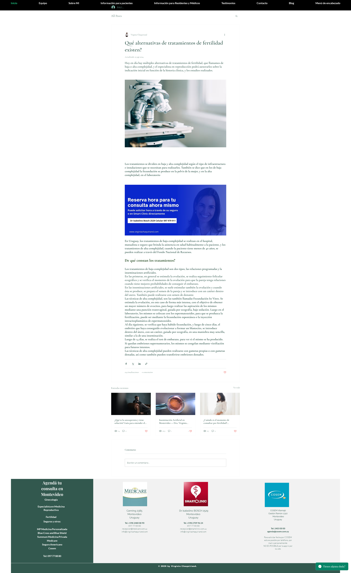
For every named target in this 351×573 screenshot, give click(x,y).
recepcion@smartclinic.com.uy (193, 528)
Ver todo (236, 387)
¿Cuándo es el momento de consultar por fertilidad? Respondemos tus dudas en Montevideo (216, 421)
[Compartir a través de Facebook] (126, 363)
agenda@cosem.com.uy (278, 531)
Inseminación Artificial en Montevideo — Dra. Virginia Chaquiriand (173, 421)
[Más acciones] (224, 34)
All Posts (116, 16)
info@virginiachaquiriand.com (135, 531)
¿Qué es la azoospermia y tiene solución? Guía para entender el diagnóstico (129, 421)
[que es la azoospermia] (131, 404)
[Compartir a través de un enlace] (146, 363)
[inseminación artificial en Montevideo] (175, 404)
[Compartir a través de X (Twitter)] (132, 363)
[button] (328, 3)
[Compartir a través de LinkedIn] (139, 363)
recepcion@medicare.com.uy (134, 528)
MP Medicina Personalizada (52, 529)
